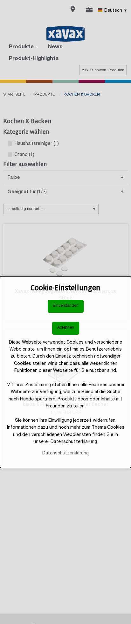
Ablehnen (65, 328)
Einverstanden (66, 306)
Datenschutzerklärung (65, 453)
